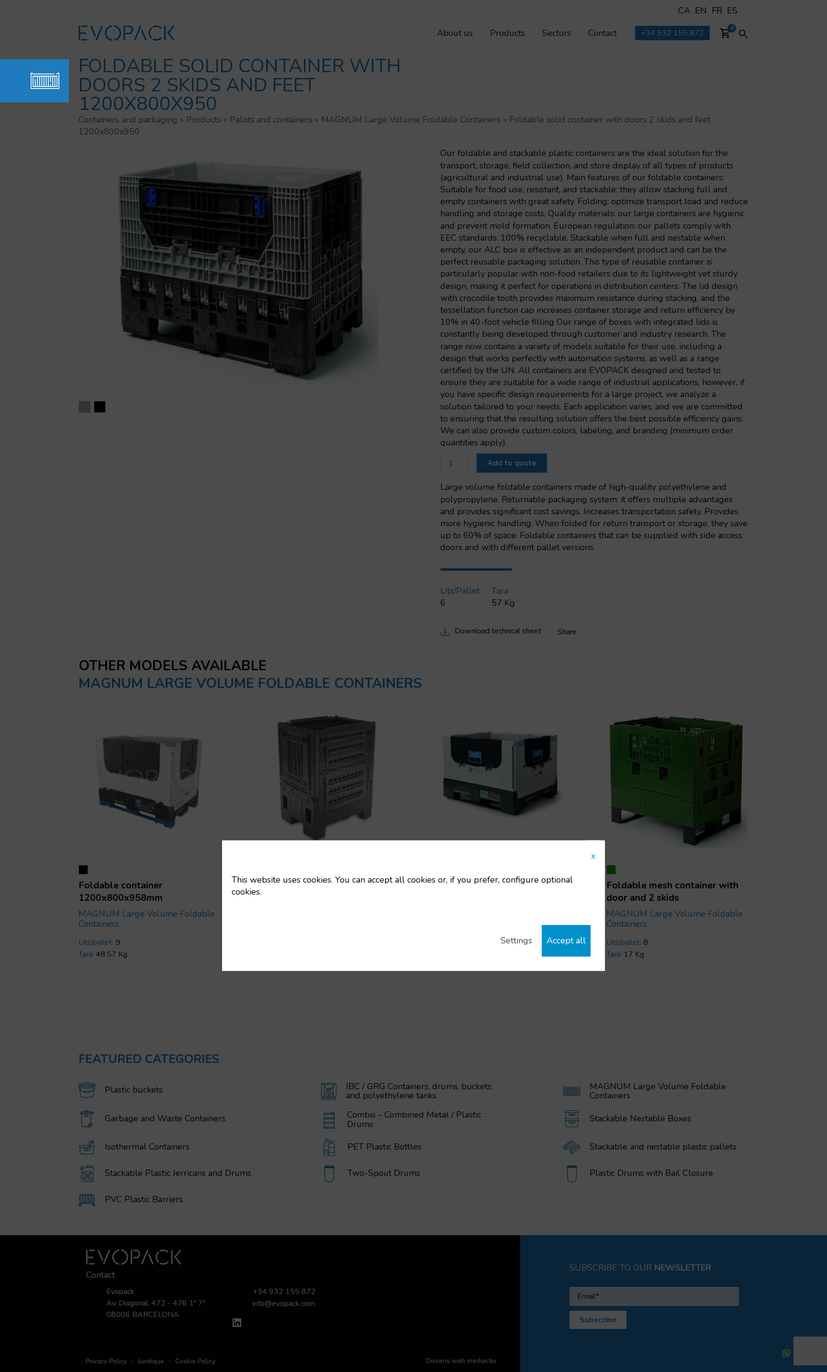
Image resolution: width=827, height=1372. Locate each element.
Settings (516, 940)
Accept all (566, 940)
